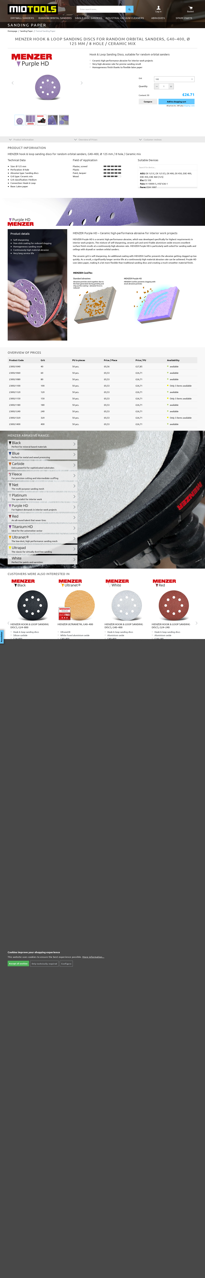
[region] (47, 89)
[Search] (129, 9)
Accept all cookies (18, 963)
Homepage (12, 31)
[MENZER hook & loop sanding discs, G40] (31, 599)
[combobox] (101, 9)
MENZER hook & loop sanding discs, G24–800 (29, 626)
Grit (140, 78)
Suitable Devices (148, 160)
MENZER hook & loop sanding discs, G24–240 (171, 626)
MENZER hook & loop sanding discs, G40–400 (124, 626)
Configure (66, 963)
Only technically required (44, 963)
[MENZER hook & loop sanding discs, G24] (173, 599)
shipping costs (189, 105)
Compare (148, 101)
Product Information (23, 139)
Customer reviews (152, 139)
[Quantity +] (171, 86)
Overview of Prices (87, 139)
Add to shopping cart (176, 101)
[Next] (82, 82)
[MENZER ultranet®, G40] (79, 599)
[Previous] (12, 82)
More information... (93, 956)
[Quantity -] (156, 86)
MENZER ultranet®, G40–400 (75, 624)
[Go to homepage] (33, 9)
